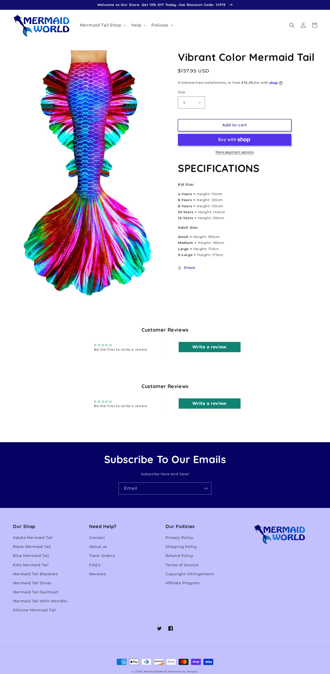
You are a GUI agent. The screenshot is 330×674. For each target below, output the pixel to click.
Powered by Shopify (183, 671)
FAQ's (95, 565)
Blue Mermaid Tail (31, 555)
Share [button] (189, 267)
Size (181, 92)
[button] (102, 25)
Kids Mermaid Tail (30, 565)
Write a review (209, 346)
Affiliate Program (183, 583)
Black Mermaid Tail (32, 546)
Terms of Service (182, 565)
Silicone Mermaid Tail (34, 610)
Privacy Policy (179, 537)
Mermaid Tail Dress (32, 583)
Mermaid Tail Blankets (35, 574)
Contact (97, 537)
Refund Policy (179, 555)
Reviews (97, 574)
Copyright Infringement (190, 574)
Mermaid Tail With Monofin (40, 601)
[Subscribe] (205, 488)
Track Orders (102, 555)
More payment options (235, 152)
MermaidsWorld (155, 671)
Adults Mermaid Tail (33, 537)
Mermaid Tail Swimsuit (36, 592)
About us (98, 546)
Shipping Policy (181, 546)
